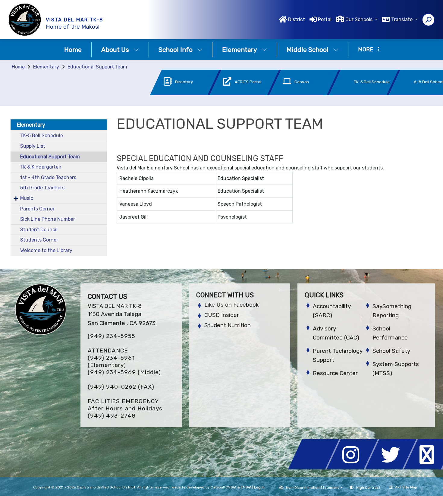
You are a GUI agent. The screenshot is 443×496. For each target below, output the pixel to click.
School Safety (391, 350)
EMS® (246, 487)
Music (26, 198)
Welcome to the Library (46, 250)
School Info (176, 49)
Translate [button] (402, 19)
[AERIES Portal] (235, 93)
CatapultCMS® (223, 487)
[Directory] (176, 93)
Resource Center (335, 373)
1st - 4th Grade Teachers (48, 177)
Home (73, 49)
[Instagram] (354, 468)
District (296, 19)
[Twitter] (392, 468)
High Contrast (368, 487)
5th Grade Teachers (42, 188)
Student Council (39, 229)
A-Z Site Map (406, 487)
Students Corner (39, 240)
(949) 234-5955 (111, 336)
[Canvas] (295, 93)
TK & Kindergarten (40, 167)
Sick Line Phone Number (47, 219)
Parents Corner (37, 209)
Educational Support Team (97, 67)
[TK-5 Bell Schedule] (355, 93)
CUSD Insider (221, 314)
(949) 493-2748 (112, 415)
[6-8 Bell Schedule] (414, 93)
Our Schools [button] (359, 19)
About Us (115, 49)
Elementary (239, 49)
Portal (324, 19)
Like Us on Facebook (231, 304)
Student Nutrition (227, 325)
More (365, 49)
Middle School (307, 49)
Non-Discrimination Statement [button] (313, 487)
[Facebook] (315, 468)
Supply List (32, 146)
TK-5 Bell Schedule (41, 135)
